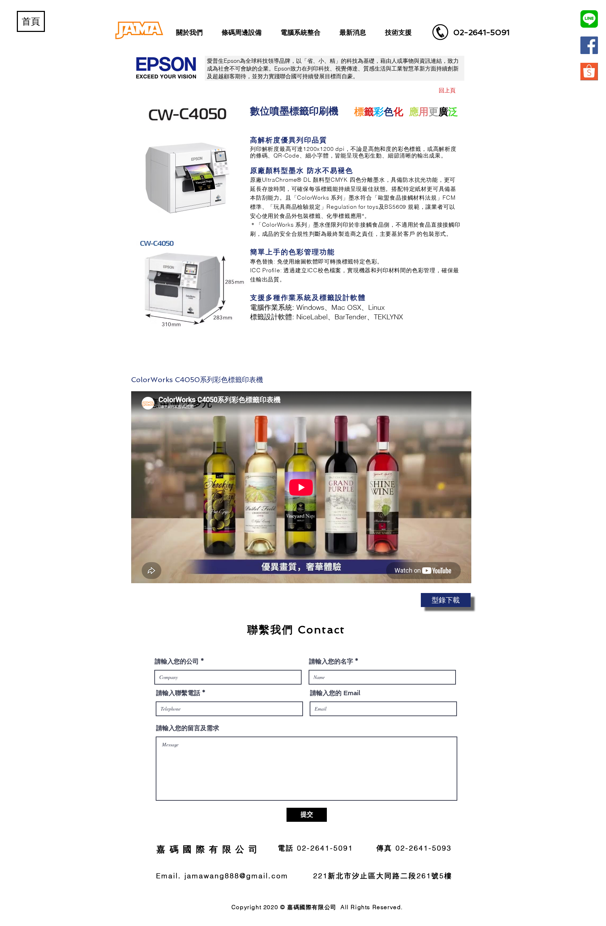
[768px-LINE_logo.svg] (589, 19)
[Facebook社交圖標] (589, 45)
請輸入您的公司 (177, 661)
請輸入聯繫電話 (178, 693)
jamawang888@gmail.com (236, 875)
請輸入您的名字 (331, 661)
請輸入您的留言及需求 (187, 728)
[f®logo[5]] (589, 71)
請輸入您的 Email (335, 693)
